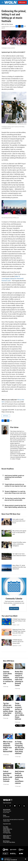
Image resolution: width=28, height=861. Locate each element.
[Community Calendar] (14, 586)
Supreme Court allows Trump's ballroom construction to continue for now (8, 677)
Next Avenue (6, 841)
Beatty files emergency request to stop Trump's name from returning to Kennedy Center (19, 678)
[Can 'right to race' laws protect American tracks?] (7, 556)
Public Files (5, 828)
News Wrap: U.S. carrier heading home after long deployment (19, 567)
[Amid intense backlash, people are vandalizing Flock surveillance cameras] (20, 766)
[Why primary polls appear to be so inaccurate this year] (7, 533)
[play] (2, 859)
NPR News (5, 415)
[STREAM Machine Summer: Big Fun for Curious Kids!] (7, 642)
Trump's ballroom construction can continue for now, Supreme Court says (15, 485)
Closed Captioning (7, 829)
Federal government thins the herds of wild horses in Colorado (7, 776)
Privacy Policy (6, 830)
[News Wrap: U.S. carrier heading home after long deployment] (7, 568)
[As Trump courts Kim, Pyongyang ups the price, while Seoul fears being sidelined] (20, 736)
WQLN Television (7, 835)
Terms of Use (6, 831)
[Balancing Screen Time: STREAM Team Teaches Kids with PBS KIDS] (7, 632)
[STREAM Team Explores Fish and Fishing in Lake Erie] (7, 621)
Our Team (5, 826)
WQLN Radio (6, 837)
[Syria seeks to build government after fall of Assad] (7, 521)
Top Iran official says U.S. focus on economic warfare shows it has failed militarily (8, 709)
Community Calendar (14, 598)
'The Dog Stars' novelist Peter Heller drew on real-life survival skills (15, 499)
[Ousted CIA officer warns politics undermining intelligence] (7, 545)
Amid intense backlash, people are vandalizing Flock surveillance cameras (14, 477)
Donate (23, 2)
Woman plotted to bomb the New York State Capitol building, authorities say (15, 506)
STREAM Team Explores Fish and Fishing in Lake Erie (19, 620)
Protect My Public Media (9, 842)
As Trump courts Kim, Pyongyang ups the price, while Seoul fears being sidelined (19, 747)
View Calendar (14, 608)
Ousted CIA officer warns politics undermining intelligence (19, 544)
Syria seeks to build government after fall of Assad (18, 521)
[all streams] (26, 859)
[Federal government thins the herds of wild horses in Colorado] (8, 766)
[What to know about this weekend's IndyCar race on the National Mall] (8, 736)
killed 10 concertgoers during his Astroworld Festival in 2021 (12, 278)
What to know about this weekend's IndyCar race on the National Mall (7, 746)
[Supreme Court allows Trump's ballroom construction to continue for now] (8, 666)
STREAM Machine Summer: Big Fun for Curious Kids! (17, 641)
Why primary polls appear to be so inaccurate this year (19, 532)
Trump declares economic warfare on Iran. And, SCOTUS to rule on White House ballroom (19, 711)
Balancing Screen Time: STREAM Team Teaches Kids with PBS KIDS (18, 631)
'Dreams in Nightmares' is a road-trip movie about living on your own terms (15, 492)
